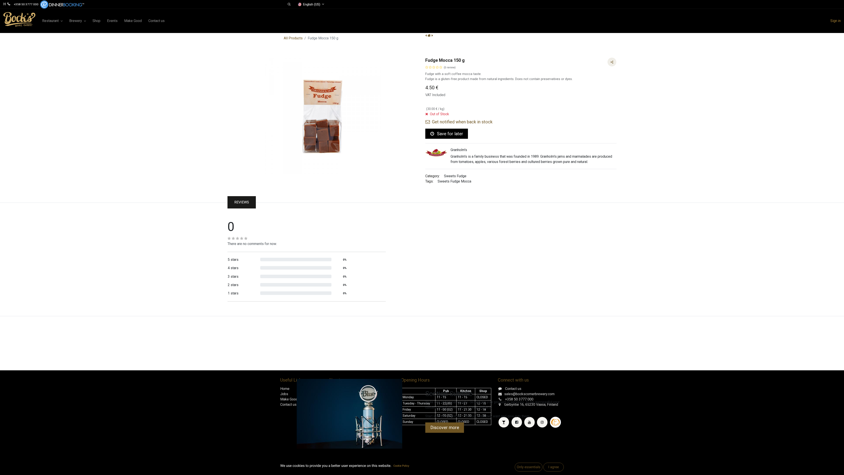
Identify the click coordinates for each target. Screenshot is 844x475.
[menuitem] (96, 20)
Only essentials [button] (528, 467)
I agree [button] (553, 467)
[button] (289, 4)
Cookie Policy (401, 465)
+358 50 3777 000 (26, 4)
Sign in (835, 21)
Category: (432, 176)
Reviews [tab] (241, 202)
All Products (293, 38)
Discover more (444, 427)
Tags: (429, 181)
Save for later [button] (449, 133)
